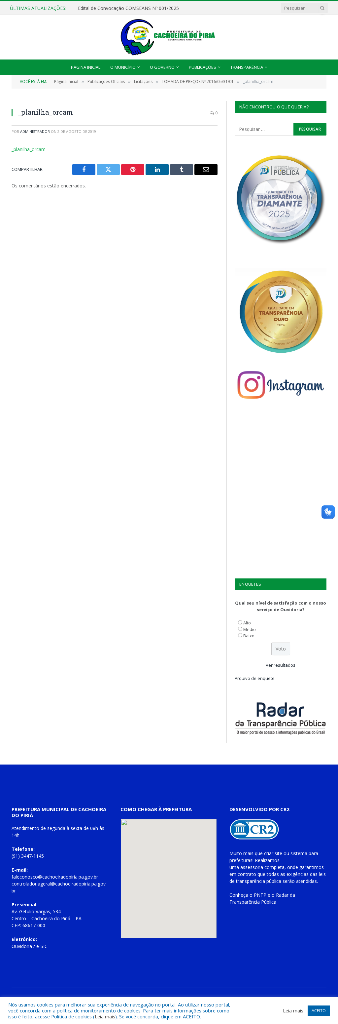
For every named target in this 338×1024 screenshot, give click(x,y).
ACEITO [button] (319, 1010)
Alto (247, 623)
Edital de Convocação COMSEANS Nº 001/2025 (128, 8)
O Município (123, 67)
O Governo (162, 67)
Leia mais (105, 1016)
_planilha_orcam (29, 149)
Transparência (246, 67)
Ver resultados (280, 665)
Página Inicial (85, 67)
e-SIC (42, 946)
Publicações (202, 67)
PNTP (260, 895)
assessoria (251, 867)
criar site (273, 853)
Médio (249, 629)
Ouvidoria (22, 946)
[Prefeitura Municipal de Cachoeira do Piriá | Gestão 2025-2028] (169, 37)
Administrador (35, 131)
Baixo (248, 636)
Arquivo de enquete (255, 678)
